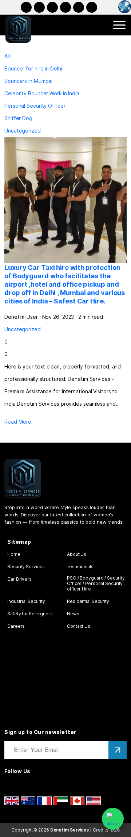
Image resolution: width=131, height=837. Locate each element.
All (7, 56)
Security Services (26, 566)
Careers (16, 626)
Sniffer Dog (18, 118)
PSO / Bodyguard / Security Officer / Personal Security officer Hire (95, 583)
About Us (76, 554)
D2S (115, 830)
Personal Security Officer (35, 106)
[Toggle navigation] (119, 25)
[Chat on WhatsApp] (113, 819)
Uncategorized (22, 131)
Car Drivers (19, 579)
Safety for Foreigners (30, 613)
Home (13, 554)
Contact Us (78, 626)
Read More (17, 422)
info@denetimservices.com (91, 7)
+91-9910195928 (78, 7)
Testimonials (80, 566)
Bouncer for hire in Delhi (33, 69)
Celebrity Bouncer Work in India (41, 93)
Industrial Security (26, 601)
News (73, 613)
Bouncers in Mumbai (28, 81)
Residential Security (88, 601)
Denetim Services (69, 830)
